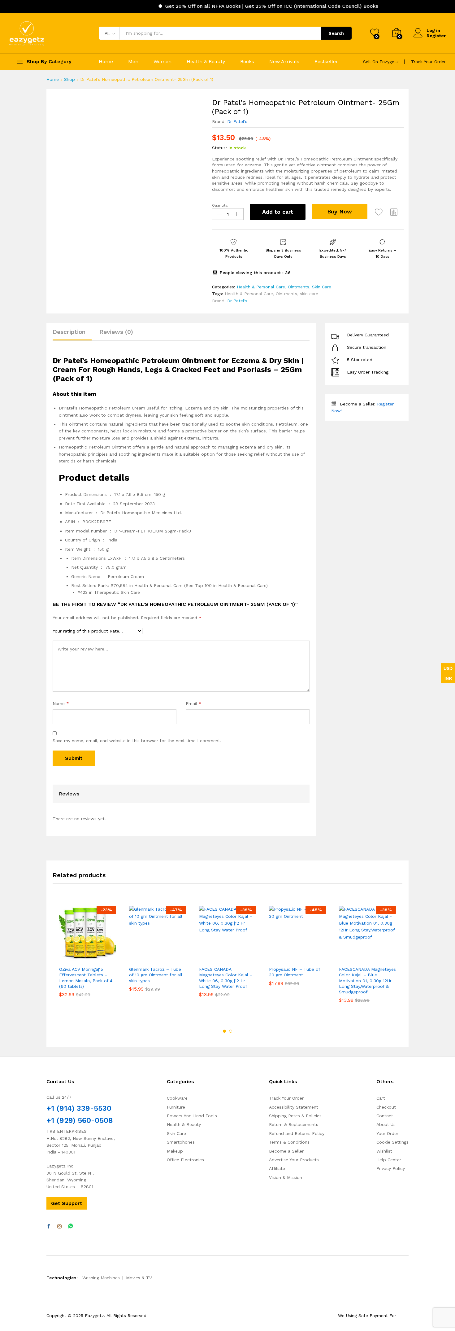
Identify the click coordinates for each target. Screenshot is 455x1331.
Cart (380, 1098)
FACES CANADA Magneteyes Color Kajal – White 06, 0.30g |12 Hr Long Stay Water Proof (226, 978)
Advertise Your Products (294, 1159)
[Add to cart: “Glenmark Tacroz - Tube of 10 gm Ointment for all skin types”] (134, 956)
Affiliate (277, 1168)
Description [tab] (69, 332)
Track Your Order (428, 61)
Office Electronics (185, 1159)
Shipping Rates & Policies (295, 1115)
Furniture (176, 1107)
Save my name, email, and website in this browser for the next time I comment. (137, 740)
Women (162, 61)
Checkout (386, 1107)
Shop (69, 79)
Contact (384, 1115)
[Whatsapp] (70, 1226)
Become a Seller (286, 1151)
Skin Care (321, 286)
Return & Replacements (293, 1124)
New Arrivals (284, 61)
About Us (386, 1124)
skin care (309, 293)
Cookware (177, 1098)
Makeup (175, 1151)
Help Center (388, 1159)
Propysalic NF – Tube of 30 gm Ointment (294, 972)
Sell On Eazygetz (381, 61)
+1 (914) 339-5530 (78, 1108)
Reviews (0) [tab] (116, 332)
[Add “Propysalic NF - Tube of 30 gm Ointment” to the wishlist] (303, 956)
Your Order (387, 1133)
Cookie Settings (392, 1142)
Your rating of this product (80, 630)
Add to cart (277, 211)
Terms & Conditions (289, 1142)
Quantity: (220, 205)
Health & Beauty (206, 61)
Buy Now (339, 211)
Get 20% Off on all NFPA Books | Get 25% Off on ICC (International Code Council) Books (251, 6)
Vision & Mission (285, 1177)
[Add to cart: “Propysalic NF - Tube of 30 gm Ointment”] (274, 956)
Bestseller (326, 61)
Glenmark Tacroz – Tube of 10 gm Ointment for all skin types (155, 975)
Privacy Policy (390, 1168)
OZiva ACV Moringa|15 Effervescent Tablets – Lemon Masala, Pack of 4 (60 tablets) (85, 978)
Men (133, 61)
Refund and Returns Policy (296, 1133)
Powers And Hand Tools (192, 1115)
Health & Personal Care (261, 286)
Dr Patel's (237, 121)
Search (336, 33)
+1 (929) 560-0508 (79, 1120)
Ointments (298, 286)
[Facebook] (48, 1226)
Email (194, 703)
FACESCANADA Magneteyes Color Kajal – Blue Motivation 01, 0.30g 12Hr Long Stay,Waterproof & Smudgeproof (367, 980)
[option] (88, 956)
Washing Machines (101, 1277)
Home (106, 61)
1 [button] (224, 1031)
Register (436, 35)
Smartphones (181, 1142)
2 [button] (230, 1031)
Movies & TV (139, 1277)
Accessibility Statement (293, 1107)
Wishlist (384, 1151)
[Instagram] (59, 1227)
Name (61, 703)
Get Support (66, 1203)
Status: (219, 147)
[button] (394, 212)
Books (247, 61)
